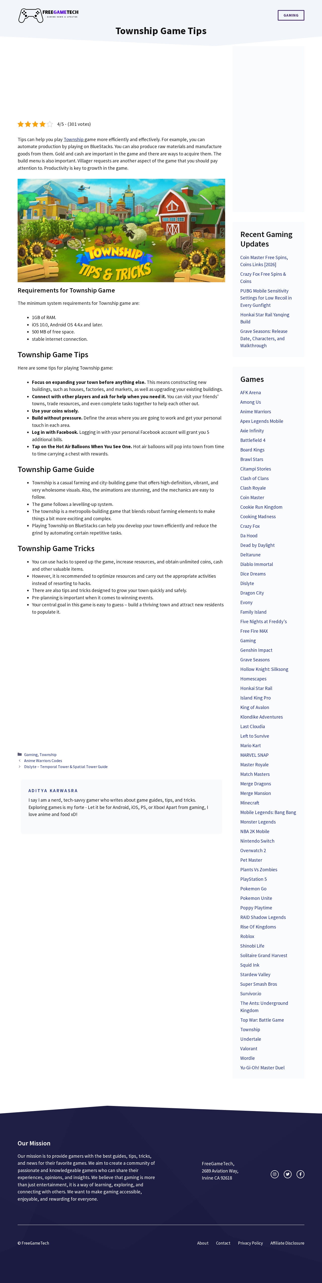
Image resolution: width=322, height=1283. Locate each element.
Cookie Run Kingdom (261, 507)
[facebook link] (300, 1174)
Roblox (247, 936)
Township (74, 139)
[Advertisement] (121, 83)
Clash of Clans (254, 478)
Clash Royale (253, 488)
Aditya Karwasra (53, 790)
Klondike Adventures (261, 717)
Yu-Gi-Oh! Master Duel (262, 1068)
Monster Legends (258, 822)
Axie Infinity (252, 431)
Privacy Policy (250, 1243)
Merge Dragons (255, 784)
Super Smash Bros (258, 984)
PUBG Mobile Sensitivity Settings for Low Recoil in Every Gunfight (266, 298)
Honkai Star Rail (256, 688)
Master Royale (254, 765)
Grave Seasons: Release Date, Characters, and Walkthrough (264, 338)
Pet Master (251, 860)
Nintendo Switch (257, 841)
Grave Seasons (255, 660)
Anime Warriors (255, 412)
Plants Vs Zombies (258, 869)
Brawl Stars (251, 459)
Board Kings (252, 450)
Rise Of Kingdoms (258, 927)
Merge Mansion (255, 793)
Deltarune (250, 555)
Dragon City (252, 593)
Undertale (250, 1039)
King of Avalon (254, 707)
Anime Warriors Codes (43, 760)
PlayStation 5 (253, 879)
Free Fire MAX (254, 631)
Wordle (247, 1058)
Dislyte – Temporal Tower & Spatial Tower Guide (66, 766)
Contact (223, 1243)
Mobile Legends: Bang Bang (268, 812)
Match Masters (255, 774)
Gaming (291, 15)
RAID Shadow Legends (263, 917)
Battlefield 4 (252, 440)
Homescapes (253, 679)
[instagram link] (274, 1174)
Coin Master (252, 497)
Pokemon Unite (256, 898)
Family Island (253, 612)
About (203, 1243)
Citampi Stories (255, 469)
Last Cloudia (252, 726)
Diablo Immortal (256, 564)
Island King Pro (255, 698)
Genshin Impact (256, 650)
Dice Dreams (253, 574)
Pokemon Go (253, 889)
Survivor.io (250, 993)
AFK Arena (250, 392)
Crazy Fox (250, 526)
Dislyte (247, 583)
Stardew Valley (255, 974)
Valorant (248, 1048)
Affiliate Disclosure (287, 1243)
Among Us (250, 402)
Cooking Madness (258, 516)
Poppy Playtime (256, 908)
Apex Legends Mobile (261, 421)
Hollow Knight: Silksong (264, 669)
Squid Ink (249, 965)
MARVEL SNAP (254, 755)
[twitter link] (288, 1174)
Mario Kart (250, 745)
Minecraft (249, 803)
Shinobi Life (252, 946)
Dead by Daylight (257, 545)
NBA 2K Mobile (254, 831)
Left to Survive (254, 736)
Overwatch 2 (253, 850)
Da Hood (249, 536)
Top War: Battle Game (262, 1020)
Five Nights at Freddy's (263, 621)
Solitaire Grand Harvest (263, 955)
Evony (246, 602)
